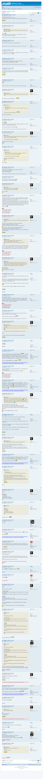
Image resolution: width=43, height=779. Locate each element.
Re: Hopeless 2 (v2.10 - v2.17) (8, 489)
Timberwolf (5, 274)
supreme (5, 69)
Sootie (31, 524)
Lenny (31, 19)
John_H (31, 569)
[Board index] (6, 3)
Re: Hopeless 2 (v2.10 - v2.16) (8, 14)
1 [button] (33, 12)
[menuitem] (3, 7)
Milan (31, 199)
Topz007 (5, 641)
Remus (31, 92)
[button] (32, 13)
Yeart (4, 542)
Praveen (31, 506)
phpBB (18, 767)
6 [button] (39, 12)
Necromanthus (23, 766)
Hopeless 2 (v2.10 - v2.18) (8, 11)
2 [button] (34, 12)
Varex (31, 176)
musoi (31, 354)
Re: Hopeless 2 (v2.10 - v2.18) (8, 584)
